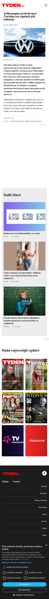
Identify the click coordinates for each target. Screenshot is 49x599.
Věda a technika (41, 500)
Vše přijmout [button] (24, 584)
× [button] (46, 545)
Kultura (44, 521)
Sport (44, 514)
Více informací (24, 559)
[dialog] (24, 571)
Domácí (44, 486)
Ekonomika (43, 507)
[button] (24, 562)
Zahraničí (43, 493)
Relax (45, 535)
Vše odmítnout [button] (24, 590)
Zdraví (44, 528)
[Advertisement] (24, 150)
